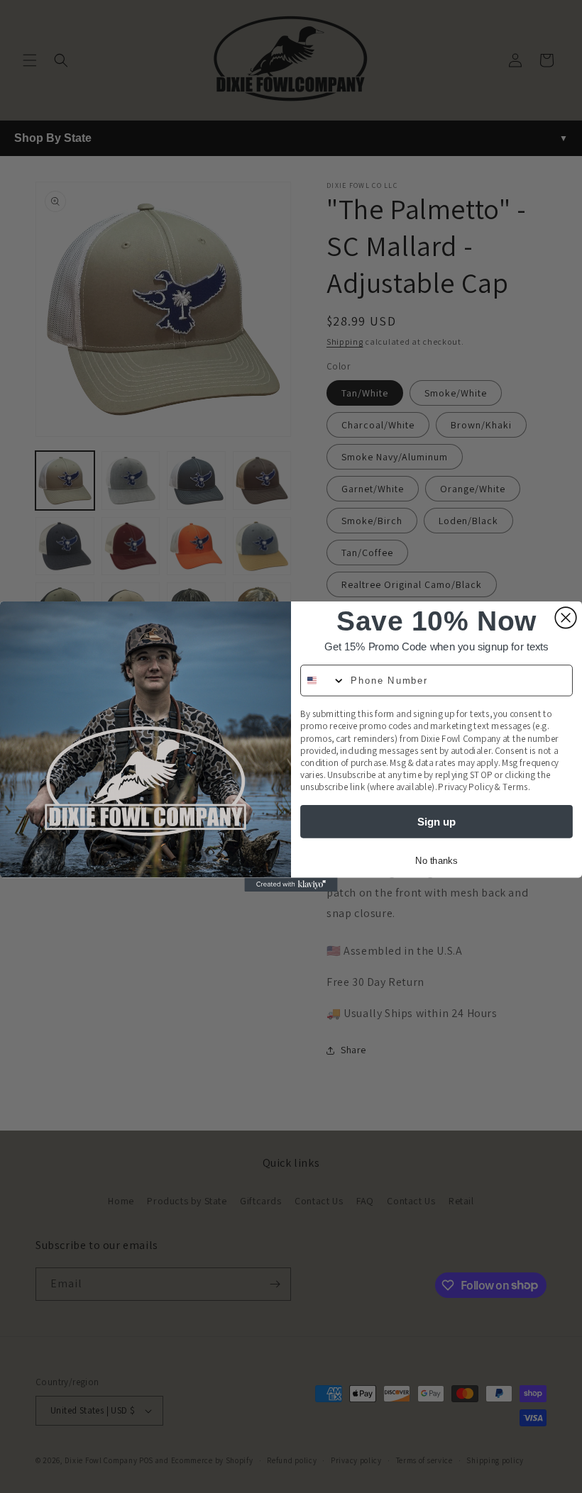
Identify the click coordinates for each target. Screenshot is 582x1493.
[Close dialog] (565, 617)
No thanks (436, 860)
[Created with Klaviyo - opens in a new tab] (290, 884)
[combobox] (323, 680)
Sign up (436, 821)
